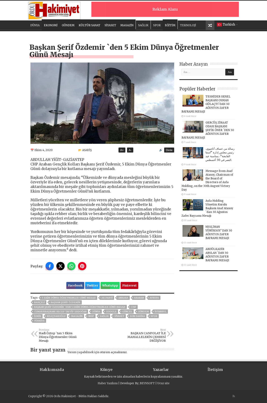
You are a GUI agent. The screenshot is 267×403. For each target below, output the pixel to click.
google (111, 311)
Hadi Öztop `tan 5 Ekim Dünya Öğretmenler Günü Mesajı (58, 335)
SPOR (157, 25)
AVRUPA (154, 297)
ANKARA (123, 297)
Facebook (75, 285)
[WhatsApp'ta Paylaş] (71, 266)
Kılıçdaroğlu (56, 316)
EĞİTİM (170, 25)
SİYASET (110, 25)
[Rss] (233, 396)
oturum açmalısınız (113, 352)
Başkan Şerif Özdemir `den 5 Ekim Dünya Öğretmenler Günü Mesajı (79, 306)
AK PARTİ (107, 297)
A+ (122, 150)
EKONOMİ (51, 25)
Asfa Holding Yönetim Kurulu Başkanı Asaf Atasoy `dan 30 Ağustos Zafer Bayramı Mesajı (207, 208)
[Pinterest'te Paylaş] (82, 266)
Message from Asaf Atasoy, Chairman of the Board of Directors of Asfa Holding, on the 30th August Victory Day (207, 180)
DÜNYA (35, 25)
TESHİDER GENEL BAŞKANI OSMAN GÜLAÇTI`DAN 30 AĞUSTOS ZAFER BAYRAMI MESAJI (205, 104)
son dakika (137, 316)
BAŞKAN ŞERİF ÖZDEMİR (65, 302)
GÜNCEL (127, 311)
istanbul (160, 311)
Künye (106, 369)
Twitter (92, 285)
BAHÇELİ (39, 302)
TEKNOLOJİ (188, 25)
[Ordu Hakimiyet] (54, 9)
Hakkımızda (52, 369)
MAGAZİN (127, 25)
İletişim (215, 369)
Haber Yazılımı (108, 383)
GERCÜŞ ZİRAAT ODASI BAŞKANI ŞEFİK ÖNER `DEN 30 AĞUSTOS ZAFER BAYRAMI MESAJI (207, 130)
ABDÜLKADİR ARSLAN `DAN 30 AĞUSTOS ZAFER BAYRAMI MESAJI (217, 254)
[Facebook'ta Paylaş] (49, 266)
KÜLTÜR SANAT (89, 25)
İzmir (37, 316)
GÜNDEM (68, 25)
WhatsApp (110, 285)
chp (133, 306)
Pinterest (129, 285)
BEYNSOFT (147, 383)
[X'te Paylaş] (60, 266)
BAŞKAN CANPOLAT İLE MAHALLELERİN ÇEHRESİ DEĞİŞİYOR (146, 335)
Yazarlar (161, 369)
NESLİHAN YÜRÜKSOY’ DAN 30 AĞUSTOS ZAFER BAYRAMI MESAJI (218, 232)
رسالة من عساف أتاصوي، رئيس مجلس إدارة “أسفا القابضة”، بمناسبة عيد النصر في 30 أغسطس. (219, 154)
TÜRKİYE (39, 320)
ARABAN (139, 297)
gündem (143, 311)
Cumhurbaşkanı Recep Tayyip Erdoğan (60, 311)
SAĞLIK (143, 25)
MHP (91, 316)
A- (130, 150)
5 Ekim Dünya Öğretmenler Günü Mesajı (69, 297)
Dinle (169, 150)
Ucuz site (163, 383)
